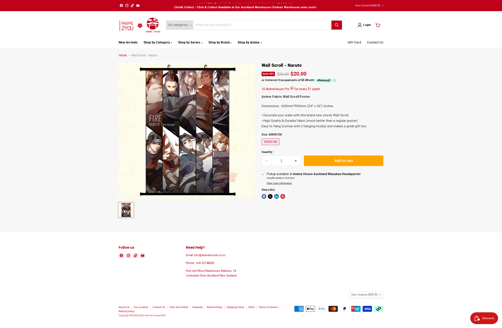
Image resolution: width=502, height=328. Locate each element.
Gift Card (354, 42)
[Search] (336, 25)
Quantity (267, 152)
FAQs (251, 307)
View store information (279, 183)
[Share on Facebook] (264, 196)
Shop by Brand (219, 42)
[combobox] (262, 25)
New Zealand (367, 5)
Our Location (141, 307)
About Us (124, 307)
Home (123, 55)
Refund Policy (214, 307)
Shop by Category (157, 42)
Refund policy (126, 311)
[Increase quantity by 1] (296, 160)
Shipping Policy (235, 307)
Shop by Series (189, 42)
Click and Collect (178, 307)
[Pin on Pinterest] (282, 196)
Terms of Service (268, 307)
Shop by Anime (249, 42)
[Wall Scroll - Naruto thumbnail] (126, 210)
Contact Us (375, 42)
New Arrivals (128, 42)
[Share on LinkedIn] (276, 196)
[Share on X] (270, 196)
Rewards (198, 307)
